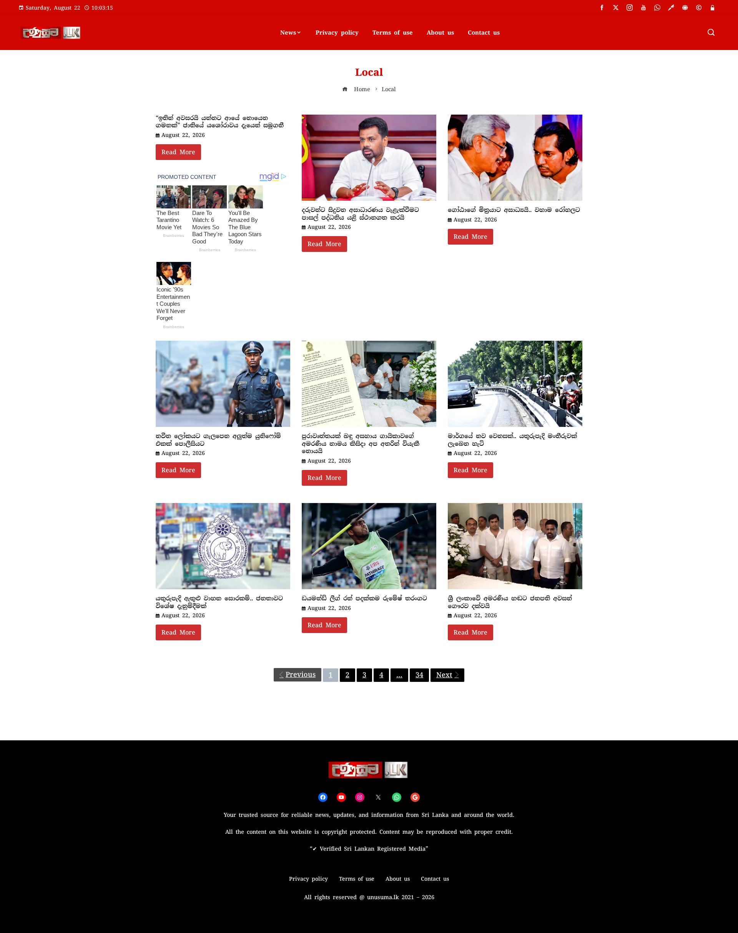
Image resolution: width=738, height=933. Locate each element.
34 (419, 675)
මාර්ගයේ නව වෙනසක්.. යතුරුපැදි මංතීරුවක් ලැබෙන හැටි (512, 440)
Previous (301, 674)
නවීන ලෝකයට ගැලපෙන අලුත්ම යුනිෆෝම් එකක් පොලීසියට (218, 440)
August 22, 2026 (183, 135)
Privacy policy (337, 33)
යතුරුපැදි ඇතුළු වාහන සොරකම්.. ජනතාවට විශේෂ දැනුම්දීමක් (219, 602)
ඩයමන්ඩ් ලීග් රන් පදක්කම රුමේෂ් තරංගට (364, 598)
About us (440, 33)
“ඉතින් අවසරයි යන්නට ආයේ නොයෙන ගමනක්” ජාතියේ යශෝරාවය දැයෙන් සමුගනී (220, 122)
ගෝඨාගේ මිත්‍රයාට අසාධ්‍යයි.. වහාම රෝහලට (514, 210)
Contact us (484, 33)
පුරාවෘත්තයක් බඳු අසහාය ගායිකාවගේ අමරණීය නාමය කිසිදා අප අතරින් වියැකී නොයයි (360, 443)
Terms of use (392, 33)
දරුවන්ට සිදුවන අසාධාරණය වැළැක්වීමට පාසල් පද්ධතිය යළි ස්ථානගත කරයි (360, 214)
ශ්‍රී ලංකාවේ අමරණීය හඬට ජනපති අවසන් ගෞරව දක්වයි (510, 602)
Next (444, 675)
